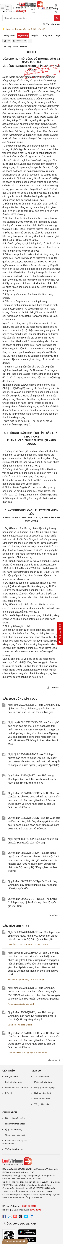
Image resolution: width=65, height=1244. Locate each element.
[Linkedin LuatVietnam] (31, 1217)
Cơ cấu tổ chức (15, 944)
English (48, 7)
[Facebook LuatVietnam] (4, 1217)
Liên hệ (8, 1093)
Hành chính (41, 1052)
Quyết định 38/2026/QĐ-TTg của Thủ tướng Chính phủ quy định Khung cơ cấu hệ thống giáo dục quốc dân (32, 885)
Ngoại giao (13, 1004)
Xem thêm (53, 1060)
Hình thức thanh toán (15, 1124)
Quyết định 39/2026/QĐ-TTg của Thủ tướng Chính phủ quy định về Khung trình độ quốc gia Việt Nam (32, 902)
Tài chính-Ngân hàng (18, 979)
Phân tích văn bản (43, 1082)
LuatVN (54, 687)
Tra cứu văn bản (42, 1076)
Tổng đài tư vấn (41, 1104)
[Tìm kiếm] (57, 18)
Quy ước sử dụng (13, 1129)
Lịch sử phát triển (13, 1082)
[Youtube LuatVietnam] (15, 1217)
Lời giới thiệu (11, 1076)
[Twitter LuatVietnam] (26, 1217)
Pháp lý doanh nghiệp (44, 1087)
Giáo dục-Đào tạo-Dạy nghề (21, 1052)
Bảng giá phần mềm (15, 1118)
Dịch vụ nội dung (42, 1098)
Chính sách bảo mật (15, 1135)
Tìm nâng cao (53, 24)
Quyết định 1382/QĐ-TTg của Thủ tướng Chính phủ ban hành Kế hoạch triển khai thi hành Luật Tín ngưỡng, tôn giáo (32, 779)
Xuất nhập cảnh (26, 1004)
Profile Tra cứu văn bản (16, 1087)
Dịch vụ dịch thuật (42, 1093)
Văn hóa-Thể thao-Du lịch (36, 944)
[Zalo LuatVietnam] (9, 1217)
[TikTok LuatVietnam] (20, 1217)
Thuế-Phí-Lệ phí (37, 979)
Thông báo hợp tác (14, 1149)
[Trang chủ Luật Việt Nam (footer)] (31, 1161)
